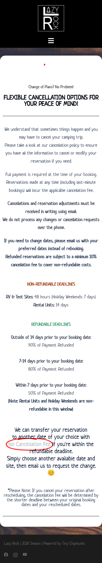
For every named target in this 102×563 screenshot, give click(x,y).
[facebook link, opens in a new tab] (6, 554)
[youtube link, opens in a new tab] (25, 554)
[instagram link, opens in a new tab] (15, 554)
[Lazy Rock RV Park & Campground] (51, 18)
